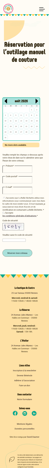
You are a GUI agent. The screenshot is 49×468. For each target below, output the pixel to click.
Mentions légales (24, 424)
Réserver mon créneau (17, 253)
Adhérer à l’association (24, 380)
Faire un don (24, 385)
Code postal (11, 176)
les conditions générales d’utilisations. (19, 215)
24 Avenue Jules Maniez (22, 314)
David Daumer (33, 436)
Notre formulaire (24, 399)
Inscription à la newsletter (24, 370)
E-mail (9, 186)
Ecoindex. (31, 467)
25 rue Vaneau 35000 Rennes (24, 293)
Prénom (10, 165)
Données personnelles (24, 429)
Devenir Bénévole (24, 375)
